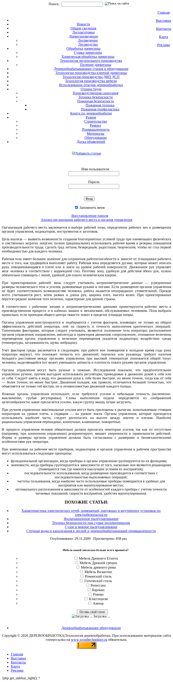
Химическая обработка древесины (87, 57)
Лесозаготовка (83, 32)
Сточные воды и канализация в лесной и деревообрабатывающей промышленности (91, 531)
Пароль (93, 182)
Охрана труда (91, 89)
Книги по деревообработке (91, 113)
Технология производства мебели (91, 81)
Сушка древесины (88, 52)
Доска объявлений (91, 142)
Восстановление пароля (89, 216)
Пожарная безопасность (95, 101)
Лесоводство (88, 44)
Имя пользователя (95, 169)
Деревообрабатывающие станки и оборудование (91, 69)
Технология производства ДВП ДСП (91, 77)
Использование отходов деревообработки (91, 85)
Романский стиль (98, 576)
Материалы (95, 133)
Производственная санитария (95, 93)
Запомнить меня (92, 207)
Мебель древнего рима (98, 567)
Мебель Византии (98, 572)
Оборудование (95, 138)
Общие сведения (83, 28)
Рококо (98, 594)
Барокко (98, 590)
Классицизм (98, 599)
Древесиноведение (83, 36)
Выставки (163, 21)
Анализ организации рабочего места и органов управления (86, 220)
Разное (91, 117)
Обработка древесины (83, 48)
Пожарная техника (100, 105)
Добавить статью (88, 153)
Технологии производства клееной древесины (91, 73)
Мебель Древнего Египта (98, 558)
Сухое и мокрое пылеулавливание (91, 527)
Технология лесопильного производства (91, 61)
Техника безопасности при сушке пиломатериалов (91, 523)
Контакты (163, 29)
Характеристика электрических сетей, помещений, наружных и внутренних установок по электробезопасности (91, 513)
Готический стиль (98, 581)
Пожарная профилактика (100, 109)
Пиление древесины (95, 65)
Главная (163, 12)
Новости (83, 24)
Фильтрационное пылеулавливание (91, 519)
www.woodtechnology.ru (89, 639)
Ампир (98, 603)
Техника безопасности (95, 97)
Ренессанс (98, 585)
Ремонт (95, 125)
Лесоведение (88, 40)
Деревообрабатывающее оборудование (91, 628)
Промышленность (95, 129)
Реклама (163, 45)
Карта (163, 37)
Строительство (95, 121)
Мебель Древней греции (98, 563)
